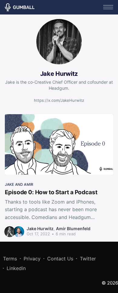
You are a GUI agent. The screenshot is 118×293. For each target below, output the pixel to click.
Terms (10, 259)
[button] (108, 7)
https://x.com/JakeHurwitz (59, 100)
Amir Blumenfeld (73, 228)
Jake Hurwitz (40, 228)
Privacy (32, 259)
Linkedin (16, 268)
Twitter (88, 259)
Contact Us (60, 259)
